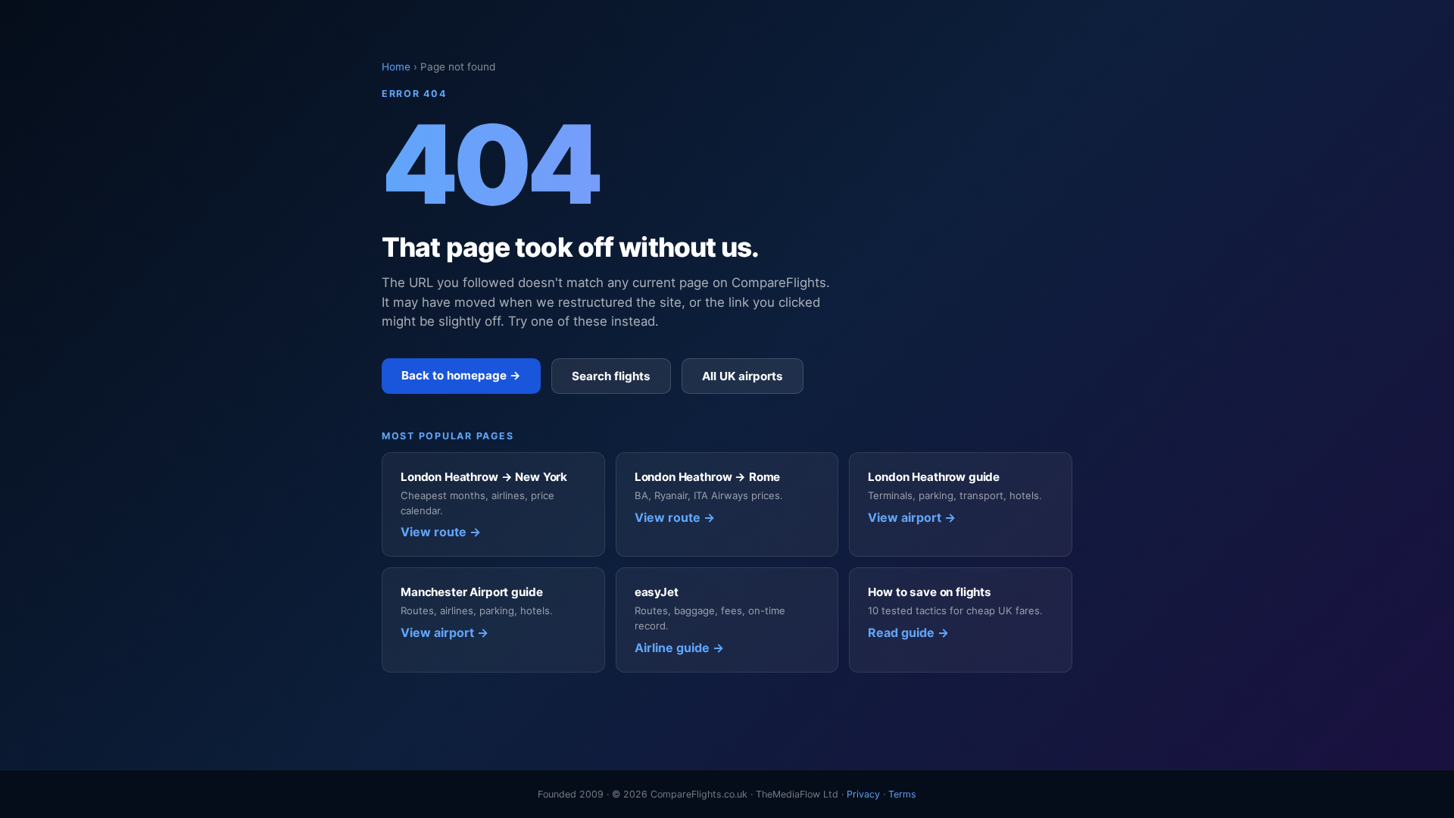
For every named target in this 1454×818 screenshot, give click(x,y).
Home (396, 67)
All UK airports (742, 376)
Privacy (863, 794)
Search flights (611, 376)
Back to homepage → (461, 375)
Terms (902, 794)
